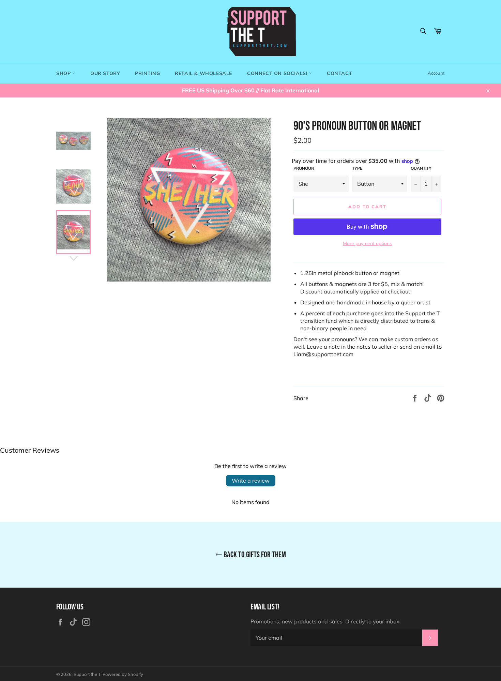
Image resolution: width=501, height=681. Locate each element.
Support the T (87, 674)
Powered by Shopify (123, 674)
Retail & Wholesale (203, 73)
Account (436, 73)
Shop (64, 73)
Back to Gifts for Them (254, 555)
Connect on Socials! (278, 73)
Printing (147, 73)
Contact (339, 73)
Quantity (421, 168)
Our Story (105, 73)
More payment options (367, 243)
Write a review (251, 480)
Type (357, 168)
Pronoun (303, 168)
